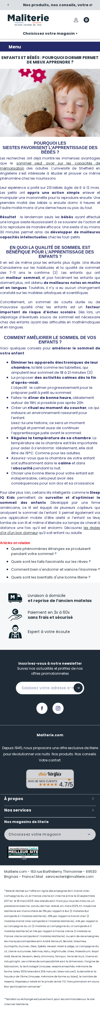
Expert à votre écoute (49, 631)
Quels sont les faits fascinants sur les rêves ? (51, 561)
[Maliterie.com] (28, 19)
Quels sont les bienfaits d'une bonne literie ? (51, 577)
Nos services (17, 810)
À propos (13, 798)
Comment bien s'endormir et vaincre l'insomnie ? (55, 569)
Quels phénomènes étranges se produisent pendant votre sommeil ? (51, 551)
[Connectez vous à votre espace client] (76, 20)
